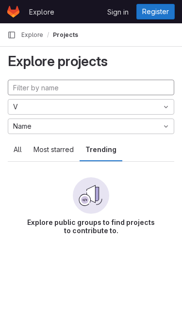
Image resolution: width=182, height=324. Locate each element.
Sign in (118, 12)
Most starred (53, 149)
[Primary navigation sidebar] (11, 35)
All (18, 149)
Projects (65, 34)
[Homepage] (13, 11)
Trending (100, 149)
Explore (41, 12)
